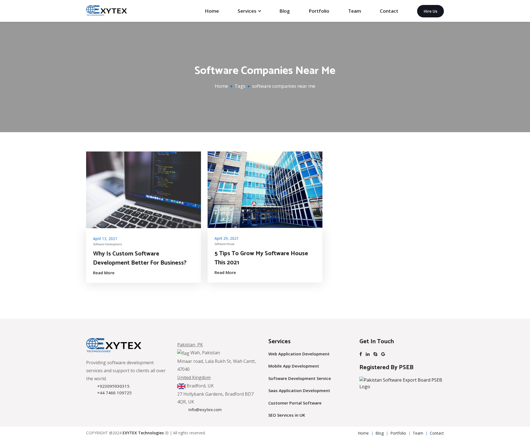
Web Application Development (299, 353)
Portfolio (319, 11)
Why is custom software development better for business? (140, 258)
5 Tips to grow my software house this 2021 (261, 258)
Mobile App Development (293, 366)
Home (212, 11)
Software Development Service (299, 378)
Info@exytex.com (205, 409)
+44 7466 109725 (114, 392)
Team (354, 11)
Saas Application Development (299, 390)
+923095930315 (113, 386)
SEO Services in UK (286, 415)
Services (247, 11)
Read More (104, 272)
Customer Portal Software (295, 403)
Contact (389, 11)
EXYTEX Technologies (143, 432)
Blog (284, 11)
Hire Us (430, 11)
